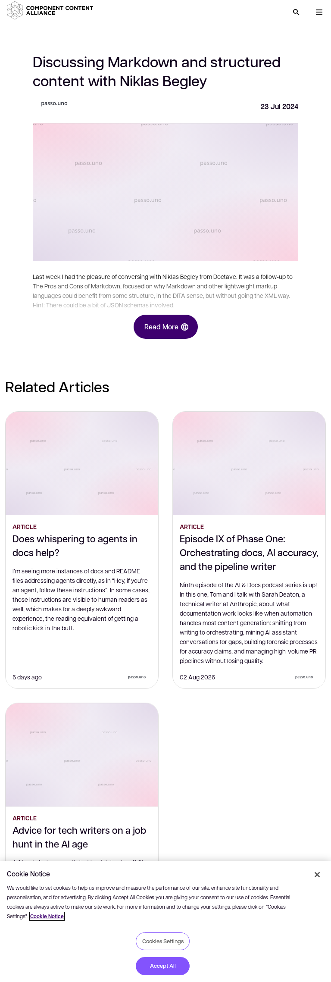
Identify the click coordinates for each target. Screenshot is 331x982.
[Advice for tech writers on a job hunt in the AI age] (82, 755)
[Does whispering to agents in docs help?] (82, 463)
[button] (52, 10)
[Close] (317, 874)
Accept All (163, 965)
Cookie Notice (47, 916)
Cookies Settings (163, 941)
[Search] (296, 12)
